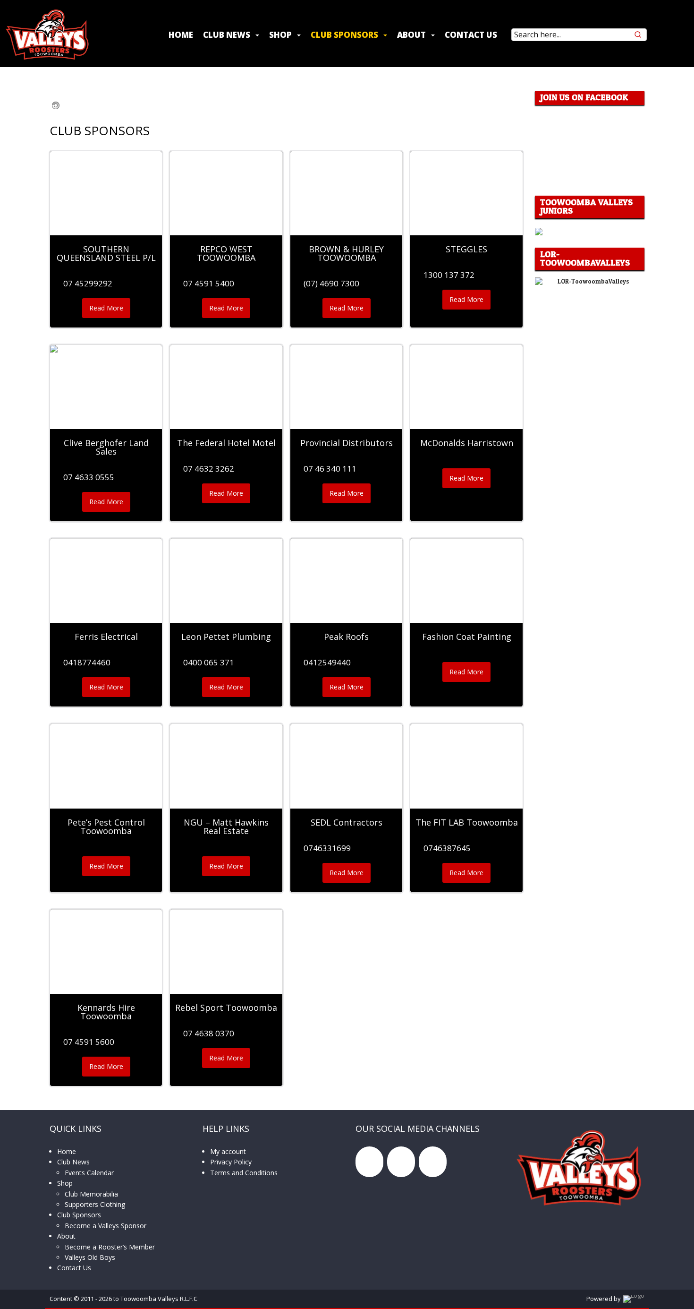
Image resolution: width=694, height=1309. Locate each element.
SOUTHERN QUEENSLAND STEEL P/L (106, 253)
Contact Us (471, 34)
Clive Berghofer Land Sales (106, 447)
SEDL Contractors (346, 822)
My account (228, 1151)
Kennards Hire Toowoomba (106, 1012)
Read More (108, 310)
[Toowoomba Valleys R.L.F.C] (47, 34)
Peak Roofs (346, 636)
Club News (226, 34)
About (411, 34)
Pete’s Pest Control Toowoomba (106, 826)
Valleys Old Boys (90, 1257)
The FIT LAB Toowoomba (466, 822)
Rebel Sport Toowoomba (226, 1007)
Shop (280, 34)
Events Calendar (89, 1172)
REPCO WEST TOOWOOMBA (226, 253)
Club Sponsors (344, 34)
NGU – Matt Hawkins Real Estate (226, 826)
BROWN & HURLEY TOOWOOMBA (346, 253)
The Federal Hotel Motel (226, 442)
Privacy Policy (231, 1161)
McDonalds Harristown (466, 442)
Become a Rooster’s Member (110, 1246)
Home (181, 34)
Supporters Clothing (95, 1204)
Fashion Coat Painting (466, 636)
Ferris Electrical (106, 636)
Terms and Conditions (244, 1172)
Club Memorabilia (91, 1193)
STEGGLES (466, 249)
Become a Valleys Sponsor (105, 1225)
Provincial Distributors (346, 442)
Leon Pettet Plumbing (226, 636)
